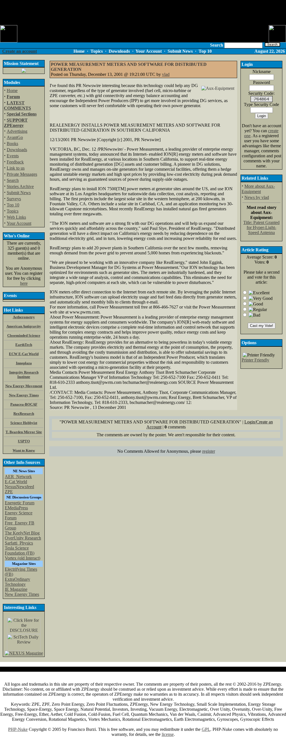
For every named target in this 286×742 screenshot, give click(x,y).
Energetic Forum (19, 502)
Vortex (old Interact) (22, 558)
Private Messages (22, 174)
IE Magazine (16, 589)
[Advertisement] (143, 12)
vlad (166, 74)
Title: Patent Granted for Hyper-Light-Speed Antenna (261, 227)
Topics (12, 211)
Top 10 (13, 205)
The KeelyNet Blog (22, 533)
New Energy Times (22, 594)
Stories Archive (20, 186)
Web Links (16, 217)
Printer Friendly (255, 360)
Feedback (15, 162)
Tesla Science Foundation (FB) (19, 550)
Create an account (19, 51)
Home (12, 90)
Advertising (17, 131)
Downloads (17, 149)
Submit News (19, 192)
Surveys (14, 198)
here (24, 283)
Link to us (16, 168)
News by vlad (256, 197)
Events (13, 155)
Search (13, 180)
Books (12, 143)
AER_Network (18, 476)
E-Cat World (16, 481)
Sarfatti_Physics (19, 543)
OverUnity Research (23, 538)
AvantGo (15, 137)
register (208, 451)
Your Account (19, 223)
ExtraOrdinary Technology (17, 582)
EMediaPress (16, 507)
